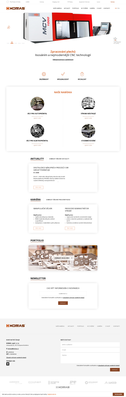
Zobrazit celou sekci (62, 258)
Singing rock (55, 2)
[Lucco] (110, 382)
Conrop (42, 2)
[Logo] (15, 325)
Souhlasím (118, 394)
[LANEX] (16, 382)
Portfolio (75, 8)
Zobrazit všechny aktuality (59, 159)
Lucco (98, 2)
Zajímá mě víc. (52, 394)
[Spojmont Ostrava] (91, 382)
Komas (113, 2)
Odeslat (63, 303)
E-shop (99, 8)
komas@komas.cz (13, 349)
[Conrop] (35, 382)
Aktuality (67, 8)
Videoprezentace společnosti (63, 60)
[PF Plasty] (72, 382)
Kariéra (92, 8)
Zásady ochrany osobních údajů (16, 357)
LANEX (27, 2)
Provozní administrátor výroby (77, 209)
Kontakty (107, 8)
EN (119, 8)
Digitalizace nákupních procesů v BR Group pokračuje (50, 168)
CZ (116, 8)
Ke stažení (84, 8)
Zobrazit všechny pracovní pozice (58, 200)
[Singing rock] (53, 382)
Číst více (38, 187)
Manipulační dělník (42, 208)
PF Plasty (70, 2)
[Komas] (63, 387)
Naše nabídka (57, 8)
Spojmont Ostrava (84, 2)
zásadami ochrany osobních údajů (73, 297)
